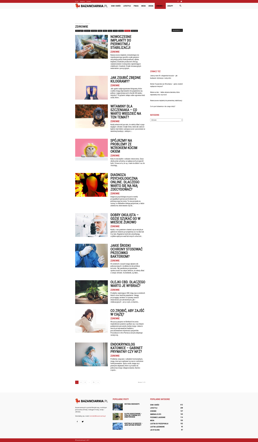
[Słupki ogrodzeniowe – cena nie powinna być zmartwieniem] (118, 416)
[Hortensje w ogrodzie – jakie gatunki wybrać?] (118, 426)
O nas (76, 1)
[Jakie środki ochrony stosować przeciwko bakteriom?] (91, 256)
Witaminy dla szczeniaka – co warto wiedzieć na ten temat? (125, 111)
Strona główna (79, 23)
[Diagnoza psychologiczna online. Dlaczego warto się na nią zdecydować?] (91, 185)
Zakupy (170, 6)
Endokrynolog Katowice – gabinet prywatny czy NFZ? (126, 348)
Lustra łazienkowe (157, 427)
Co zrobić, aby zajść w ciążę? (127, 312)
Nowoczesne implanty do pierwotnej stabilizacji (120, 42)
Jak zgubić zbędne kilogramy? (125, 79)
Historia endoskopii (131, 404)
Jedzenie (87, 31)
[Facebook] (177, 1)
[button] (180, 5)
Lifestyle (127, 6)
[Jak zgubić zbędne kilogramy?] (91, 88)
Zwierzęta (134, 31)
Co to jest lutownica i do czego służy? (162, 106)
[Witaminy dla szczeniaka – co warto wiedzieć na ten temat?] (91, 116)
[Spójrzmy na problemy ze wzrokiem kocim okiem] (91, 150)
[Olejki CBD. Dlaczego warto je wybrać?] (91, 292)
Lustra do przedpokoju (159, 424)
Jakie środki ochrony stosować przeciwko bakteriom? (126, 251)
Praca (136, 6)
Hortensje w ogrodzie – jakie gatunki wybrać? (133, 424)
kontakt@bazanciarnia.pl (98, 416)
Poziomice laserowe (157, 417)
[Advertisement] (129, 15)
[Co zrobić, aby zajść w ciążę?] (91, 321)
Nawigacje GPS (155, 414)
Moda (143, 6)
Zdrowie (159, 6)
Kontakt (89, 1)
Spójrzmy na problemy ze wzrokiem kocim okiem (123, 146)
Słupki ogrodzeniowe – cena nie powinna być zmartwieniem (133, 415)
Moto (105, 31)
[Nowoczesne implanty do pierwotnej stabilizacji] (91, 47)
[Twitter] (181, 1)
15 (93, 382)
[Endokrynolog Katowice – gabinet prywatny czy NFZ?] (91, 354)
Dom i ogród (116, 6)
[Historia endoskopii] (118, 406)
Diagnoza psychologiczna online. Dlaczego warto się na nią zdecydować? (124, 182)
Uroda (150, 6)
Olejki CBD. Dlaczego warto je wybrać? (127, 284)
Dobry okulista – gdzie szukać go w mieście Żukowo (125, 218)
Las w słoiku (155, 430)
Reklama (82, 1)
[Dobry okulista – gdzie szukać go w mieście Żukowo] (91, 225)
